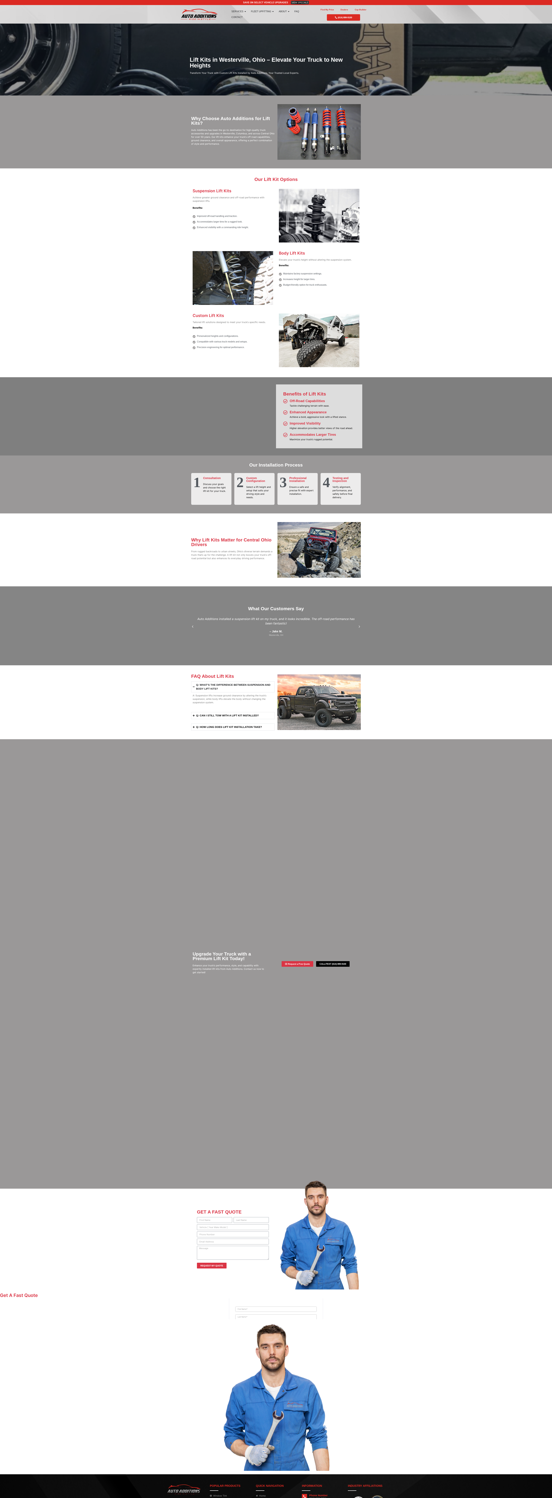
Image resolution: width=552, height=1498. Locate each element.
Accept (6, 852)
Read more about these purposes (24, 847)
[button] (276, 405)
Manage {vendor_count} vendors (23, 843)
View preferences (36, 852)
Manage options (14, 836)
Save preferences (61, 852)
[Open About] (289, 877)
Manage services (15, 840)
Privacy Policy (13, 860)
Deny (18, 852)
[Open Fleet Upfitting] (273, 877)
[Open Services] (245, 877)
